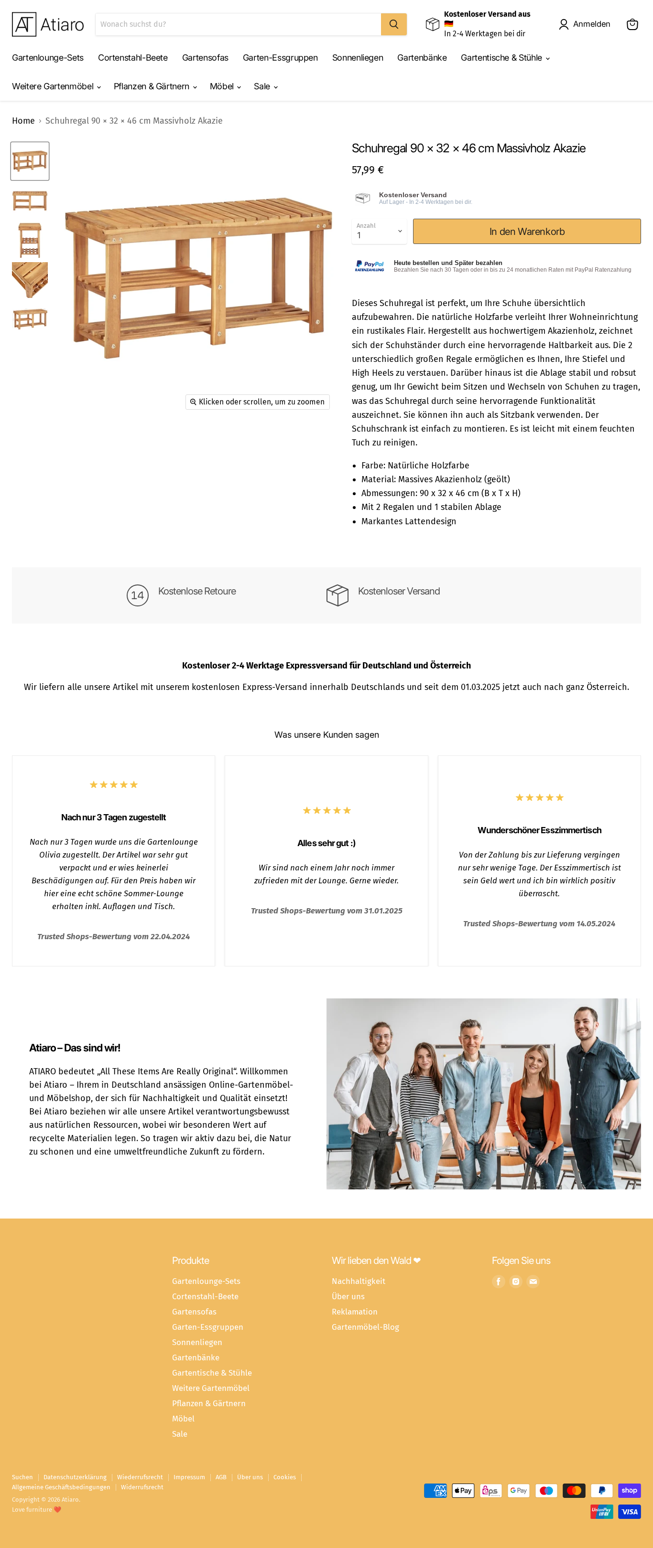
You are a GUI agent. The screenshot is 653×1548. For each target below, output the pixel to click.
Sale (263, 86)
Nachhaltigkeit (358, 1281)
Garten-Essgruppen (280, 58)
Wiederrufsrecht (140, 1477)
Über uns (348, 1296)
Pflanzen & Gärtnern (153, 86)
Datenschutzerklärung (75, 1477)
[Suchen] (394, 24)
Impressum (189, 1477)
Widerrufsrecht (142, 1487)
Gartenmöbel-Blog (365, 1327)
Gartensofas (205, 58)
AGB (221, 1477)
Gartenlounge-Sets (48, 58)
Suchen (22, 1477)
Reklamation (355, 1311)
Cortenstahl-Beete (133, 58)
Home (23, 121)
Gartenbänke (421, 58)
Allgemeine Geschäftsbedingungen (61, 1487)
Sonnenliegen (357, 58)
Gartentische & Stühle (502, 58)
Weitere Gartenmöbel (54, 86)
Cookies (284, 1477)
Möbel (223, 86)
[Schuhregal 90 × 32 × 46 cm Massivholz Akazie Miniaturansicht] (30, 161)
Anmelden (591, 24)
